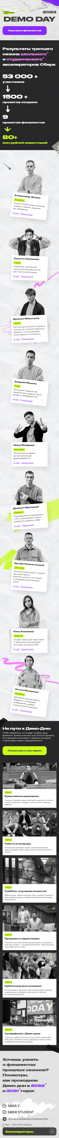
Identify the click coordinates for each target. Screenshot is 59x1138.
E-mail (15, 213)
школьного (33, 54)
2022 (38, 1085)
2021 (13, 1091)
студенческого (24, 59)
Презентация (26, 214)
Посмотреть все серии (24, 750)
